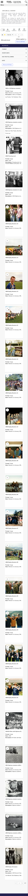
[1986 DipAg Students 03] (13, 653)
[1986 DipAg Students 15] (13, 213)
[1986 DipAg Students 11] (13, 382)
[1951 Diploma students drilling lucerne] (13, 754)
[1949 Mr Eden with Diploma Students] (13, 720)
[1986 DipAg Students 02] (13, 686)
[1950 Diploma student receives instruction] (13, 788)
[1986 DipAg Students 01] (13, 314)
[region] (14, 55)
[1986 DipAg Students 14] (13, 246)
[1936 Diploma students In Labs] (13, 179)
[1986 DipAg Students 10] (13, 416)
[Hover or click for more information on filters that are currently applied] (25, 39)
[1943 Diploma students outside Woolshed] (13, 111)
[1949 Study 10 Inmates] (13, 856)
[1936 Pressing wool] (13, 145)
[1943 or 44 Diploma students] (13, 77)
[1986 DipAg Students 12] (13, 348)
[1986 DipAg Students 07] (13, 517)
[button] (14, 30)
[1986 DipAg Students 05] (13, 585)
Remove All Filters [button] (20, 41)
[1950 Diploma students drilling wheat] (13, 822)
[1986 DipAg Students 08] (13, 483)
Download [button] (8, 30)
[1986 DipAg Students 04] (13, 619)
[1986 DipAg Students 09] (13, 449)
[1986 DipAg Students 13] (13, 280)
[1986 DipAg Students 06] (13, 551)
